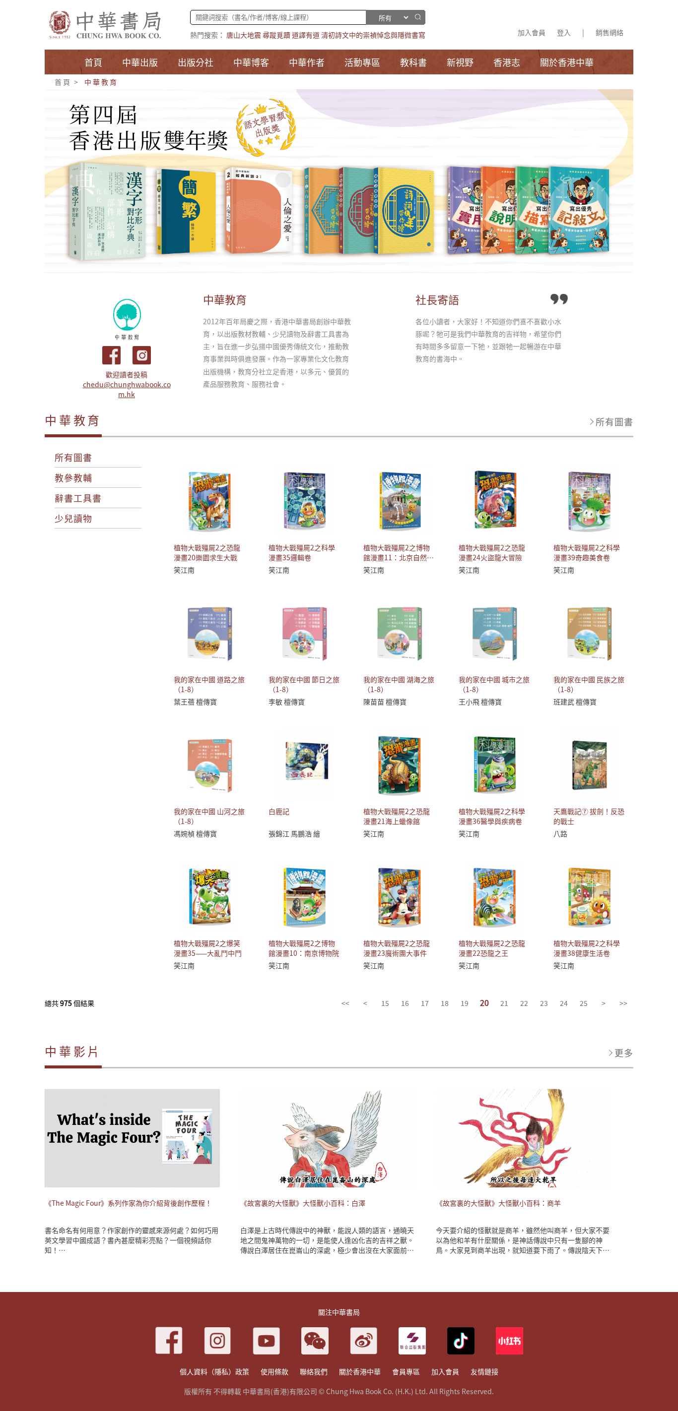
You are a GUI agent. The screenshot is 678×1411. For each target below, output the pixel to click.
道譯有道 (306, 35)
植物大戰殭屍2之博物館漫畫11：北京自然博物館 (398, 557)
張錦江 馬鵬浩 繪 (294, 833)
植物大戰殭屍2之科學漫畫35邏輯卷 (302, 552)
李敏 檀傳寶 (287, 701)
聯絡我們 (314, 1371)
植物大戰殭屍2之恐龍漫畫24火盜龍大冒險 (492, 552)
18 (445, 1003)
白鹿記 (279, 811)
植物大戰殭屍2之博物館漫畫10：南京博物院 (304, 948)
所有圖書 (614, 421)
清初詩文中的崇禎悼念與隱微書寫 (373, 35)
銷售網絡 (609, 32)
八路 (560, 833)
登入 (564, 32)
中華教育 (101, 82)
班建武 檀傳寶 (575, 701)
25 (584, 1003)
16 (405, 1003)
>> (623, 1003)
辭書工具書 (78, 497)
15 (385, 1003)
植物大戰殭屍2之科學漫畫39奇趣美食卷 (586, 552)
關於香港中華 (360, 1371)
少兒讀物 (73, 518)
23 (544, 1003)
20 (484, 1002)
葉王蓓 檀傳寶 (195, 701)
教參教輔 (73, 477)
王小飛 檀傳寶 (480, 701)
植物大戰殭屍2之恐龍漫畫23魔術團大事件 (396, 948)
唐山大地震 (243, 35)
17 (425, 1003)
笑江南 (184, 570)
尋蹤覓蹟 (276, 35)
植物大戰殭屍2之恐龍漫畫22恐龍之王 (492, 948)
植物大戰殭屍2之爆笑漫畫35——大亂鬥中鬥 (208, 948)
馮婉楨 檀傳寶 (195, 833)
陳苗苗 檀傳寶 (385, 701)
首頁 (63, 82)
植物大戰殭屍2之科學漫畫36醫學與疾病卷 (492, 816)
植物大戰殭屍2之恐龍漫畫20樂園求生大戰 (207, 552)
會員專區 (406, 1371)
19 (465, 1003)
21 (504, 1003)
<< (345, 1003)
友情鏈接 (484, 1371)
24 (564, 1003)
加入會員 (531, 32)
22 (524, 1003)
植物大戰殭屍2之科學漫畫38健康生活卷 (586, 948)
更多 (623, 1053)
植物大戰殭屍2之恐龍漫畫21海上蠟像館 (396, 816)
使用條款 (274, 1371)
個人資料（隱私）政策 (214, 1371)
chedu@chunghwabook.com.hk (127, 389)
